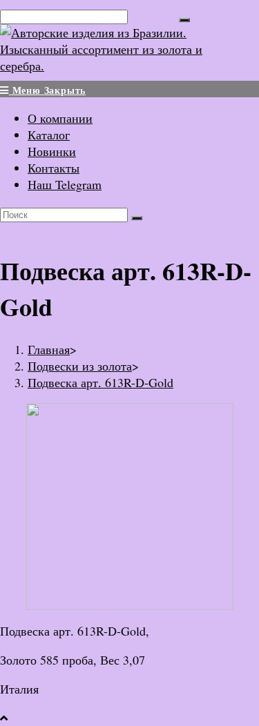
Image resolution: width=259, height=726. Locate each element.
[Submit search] (136, 218)
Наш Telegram (65, 184)
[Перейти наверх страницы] (4, 717)
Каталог (49, 134)
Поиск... (153, 15)
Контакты (53, 167)
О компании (60, 118)
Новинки (52, 151)
